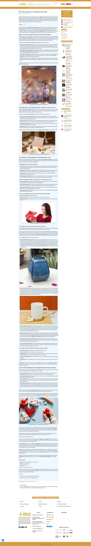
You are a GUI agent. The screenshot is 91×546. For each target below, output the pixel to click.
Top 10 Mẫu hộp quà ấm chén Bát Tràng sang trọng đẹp (68, 116)
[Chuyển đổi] (72, 31)
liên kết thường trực (34, 481)
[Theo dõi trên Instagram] (70, 0)
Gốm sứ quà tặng (64, 36)
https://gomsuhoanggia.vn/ (27, 467)
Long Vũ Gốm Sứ (28, 13)
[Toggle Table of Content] (24, 25)
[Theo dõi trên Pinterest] (26, 527)
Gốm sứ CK (42, 7)
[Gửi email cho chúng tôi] (23, 527)
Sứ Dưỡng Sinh (63, 38)
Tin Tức (61, 7)
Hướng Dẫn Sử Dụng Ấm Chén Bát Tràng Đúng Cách (68, 121)
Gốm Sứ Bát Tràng (48, 7)
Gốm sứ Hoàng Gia (21, 517)
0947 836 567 (67, 14)
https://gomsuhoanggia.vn (38, 514)
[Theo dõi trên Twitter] (21, 527)
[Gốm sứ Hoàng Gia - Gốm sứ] (22, 4)
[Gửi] (56, 3)
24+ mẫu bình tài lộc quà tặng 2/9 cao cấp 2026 (68, 125)
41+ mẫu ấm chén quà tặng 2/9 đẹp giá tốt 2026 (67, 111)
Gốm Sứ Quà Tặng (56, 7)
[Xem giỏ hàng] (72, 4)
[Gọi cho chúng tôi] (24, 527)
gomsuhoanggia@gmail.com (67, 27)
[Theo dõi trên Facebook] (69, 0)
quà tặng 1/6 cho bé (25, 476)
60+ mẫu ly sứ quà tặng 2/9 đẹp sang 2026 (68, 129)
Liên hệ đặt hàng (69, 78)
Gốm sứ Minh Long (35, 7)
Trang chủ (30, 7)
